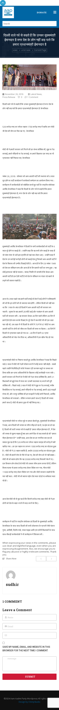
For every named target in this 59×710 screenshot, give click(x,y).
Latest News (25, 50)
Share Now (11, 558)
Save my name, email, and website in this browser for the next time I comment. (26, 649)
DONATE (42, 12)
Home (15, 50)
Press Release (8, 97)
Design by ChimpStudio (29, 701)
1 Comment (32, 97)
